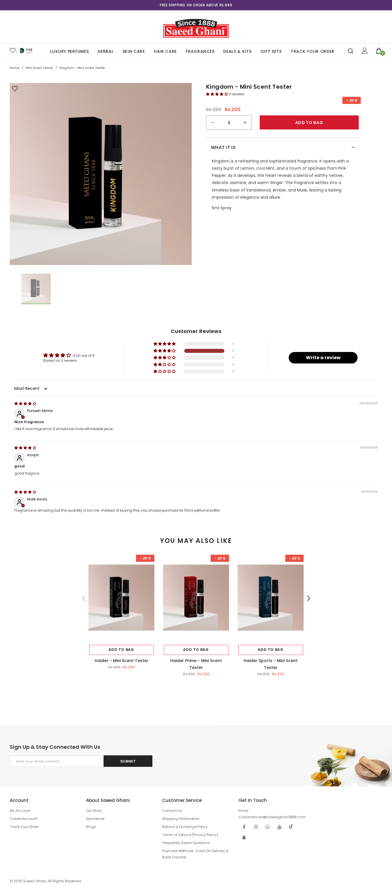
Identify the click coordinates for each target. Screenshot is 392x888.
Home (14, 67)
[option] (196, 5)
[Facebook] (244, 826)
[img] (25, 403)
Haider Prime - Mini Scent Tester (196, 664)
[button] (217, 94)
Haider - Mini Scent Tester (121, 660)
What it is (283, 147)
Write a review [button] (323, 357)
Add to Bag (121, 649)
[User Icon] (365, 51)
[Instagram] (256, 826)
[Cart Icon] (379, 50)
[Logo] (196, 27)
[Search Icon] (351, 51)
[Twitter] (291, 826)
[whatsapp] (268, 826)
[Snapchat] (244, 837)
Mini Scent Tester (39, 67)
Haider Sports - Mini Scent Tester (271, 664)
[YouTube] (279, 826)
